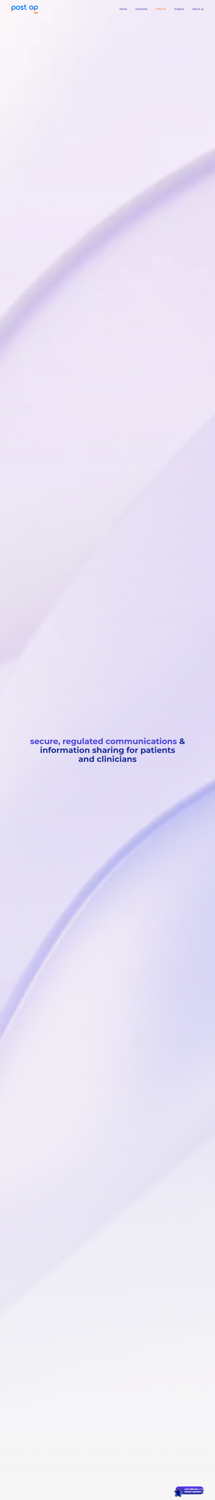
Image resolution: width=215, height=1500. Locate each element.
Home (123, 8)
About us (197, 8)
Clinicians (141, 8)
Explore (179, 8)
